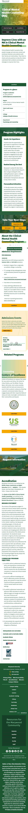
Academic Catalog (14, 696)
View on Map (15, 672)
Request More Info (20, 31)
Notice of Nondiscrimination (15, 809)
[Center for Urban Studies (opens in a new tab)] (14, 422)
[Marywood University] (5, 1)
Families (14, 734)
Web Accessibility (18, 677)
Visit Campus (8, 228)
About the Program (8, 28)
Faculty (14, 741)
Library (14, 699)
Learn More (14, 413)
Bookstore (14, 705)
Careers (14, 693)
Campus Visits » (7, 330)
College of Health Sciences (10, 116)
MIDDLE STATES (14, 711)
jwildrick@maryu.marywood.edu (12, 96)
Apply (7, 31)
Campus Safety (14, 686)
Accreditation (20, 28)
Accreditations (13, 680)
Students (14, 731)
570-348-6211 (15, 674)
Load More (14, 84)
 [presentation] (11, 343)
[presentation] (0, 247)
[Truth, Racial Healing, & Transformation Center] (14, 441)
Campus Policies (13, 682)
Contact (14, 689)
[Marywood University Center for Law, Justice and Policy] (14, 404)
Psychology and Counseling (10, 122)
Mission (21, 680)
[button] (10, 245)
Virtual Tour (14, 708)
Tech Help (14, 702)
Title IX (5, 680)
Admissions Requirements (14, 248)
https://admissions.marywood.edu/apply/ (15, 279)
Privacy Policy (7, 677)
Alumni (14, 737)
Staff (14, 744)
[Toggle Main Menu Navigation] (26, 1)
